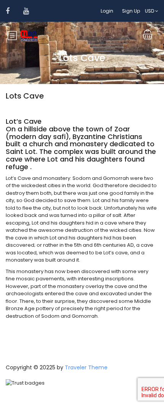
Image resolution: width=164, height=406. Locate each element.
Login (107, 11)
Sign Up (131, 11)
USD (150, 11)
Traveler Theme (86, 367)
